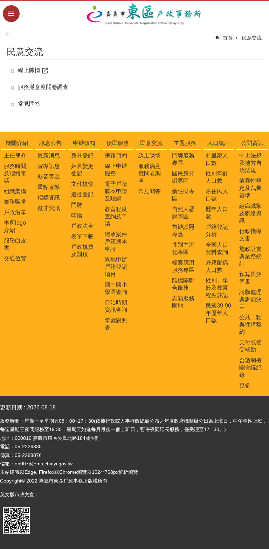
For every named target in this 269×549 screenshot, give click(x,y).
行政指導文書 (250, 234)
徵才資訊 (48, 208)
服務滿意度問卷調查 (43, 87)
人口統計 (218, 143)
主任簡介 (15, 156)
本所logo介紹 (15, 226)
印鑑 (76, 215)
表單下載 (82, 236)
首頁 (228, 38)
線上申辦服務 (116, 169)
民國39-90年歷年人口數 (218, 313)
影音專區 (48, 177)
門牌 (76, 205)
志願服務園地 (183, 302)
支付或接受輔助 (250, 346)
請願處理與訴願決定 (250, 299)
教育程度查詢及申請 (116, 216)
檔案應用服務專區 (183, 266)
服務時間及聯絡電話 (15, 173)
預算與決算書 (250, 277)
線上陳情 (29, 70)
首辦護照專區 (183, 230)
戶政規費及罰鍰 (82, 250)
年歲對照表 (116, 324)
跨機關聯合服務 (183, 284)
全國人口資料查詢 (217, 248)
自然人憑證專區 (183, 212)
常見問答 (29, 104)
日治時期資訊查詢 (116, 306)
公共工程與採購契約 (250, 324)
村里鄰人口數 (217, 159)
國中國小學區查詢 (116, 288)
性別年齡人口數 (217, 177)
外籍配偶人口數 (217, 266)
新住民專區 (183, 195)
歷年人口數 (217, 212)
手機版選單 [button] (11, 13)
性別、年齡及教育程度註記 (217, 287)
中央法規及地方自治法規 (250, 163)
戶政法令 (82, 226)
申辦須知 (84, 143)
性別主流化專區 (183, 248)
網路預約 (116, 156)
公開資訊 (252, 143)
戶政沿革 (15, 212)
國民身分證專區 (183, 177)
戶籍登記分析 (217, 230)
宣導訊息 (48, 166)
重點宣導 (48, 187)
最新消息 (48, 156)
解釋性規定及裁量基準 (250, 188)
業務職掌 (15, 202)
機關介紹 (17, 143)
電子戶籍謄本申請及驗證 (116, 191)
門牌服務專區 (183, 159)
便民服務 (117, 143)
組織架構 (15, 191)
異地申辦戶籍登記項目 (116, 266)
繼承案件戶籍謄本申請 (116, 241)
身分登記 (82, 156)
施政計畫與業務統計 (250, 256)
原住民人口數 (217, 195)
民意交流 (252, 38)
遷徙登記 (82, 194)
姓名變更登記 (82, 169)
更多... (247, 385)
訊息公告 (50, 143)
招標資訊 (48, 197)
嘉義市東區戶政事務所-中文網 (144, 14)
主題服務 (185, 143)
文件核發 (82, 184)
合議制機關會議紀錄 (250, 367)
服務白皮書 (15, 244)
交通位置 (15, 258)
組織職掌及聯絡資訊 (250, 213)
